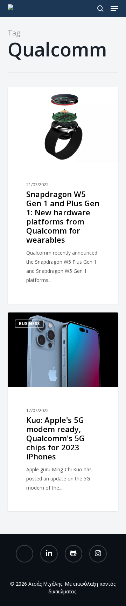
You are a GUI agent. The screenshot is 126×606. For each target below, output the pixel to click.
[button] (114, 8)
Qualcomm (32, 98)
